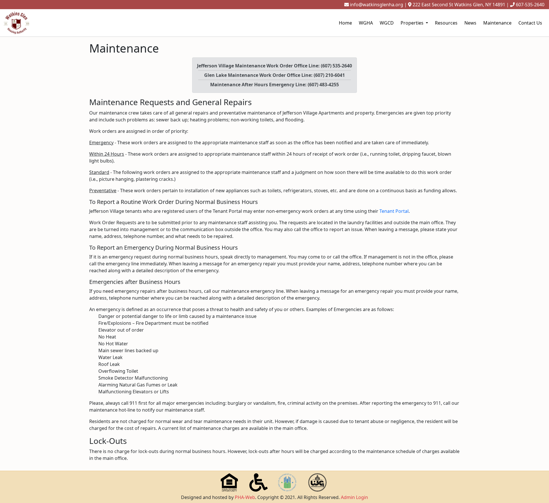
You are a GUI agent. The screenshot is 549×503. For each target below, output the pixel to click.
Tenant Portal (394, 211)
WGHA (366, 23)
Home (345, 23)
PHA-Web (245, 497)
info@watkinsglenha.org (376, 4)
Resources (446, 23)
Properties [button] (413, 23)
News (470, 23)
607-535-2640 (530, 4)
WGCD (387, 23)
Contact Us (530, 23)
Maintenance (497, 23)
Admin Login (354, 497)
